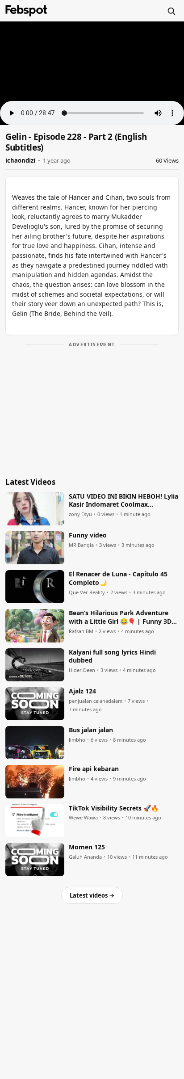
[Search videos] (171, 10)
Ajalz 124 (82, 691)
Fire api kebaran (94, 769)
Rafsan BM (81, 631)
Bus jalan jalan (91, 730)
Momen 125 (87, 847)
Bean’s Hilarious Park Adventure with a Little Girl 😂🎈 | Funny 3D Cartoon (120, 617)
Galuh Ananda (85, 857)
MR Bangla (81, 545)
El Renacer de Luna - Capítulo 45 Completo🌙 (118, 578)
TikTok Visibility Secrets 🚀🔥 (114, 808)
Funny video (88, 535)
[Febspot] (26, 11)
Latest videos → (92, 895)
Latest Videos (30, 482)
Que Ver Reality (87, 592)
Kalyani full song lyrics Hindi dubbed (112, 656)
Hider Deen (82, 670)
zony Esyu (80, 514)
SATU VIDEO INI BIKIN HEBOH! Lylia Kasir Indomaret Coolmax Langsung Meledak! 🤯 (123, 500)
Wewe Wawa (83, 817)
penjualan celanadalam (95, 701)
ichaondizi (20, 160)
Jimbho (77, 740)
